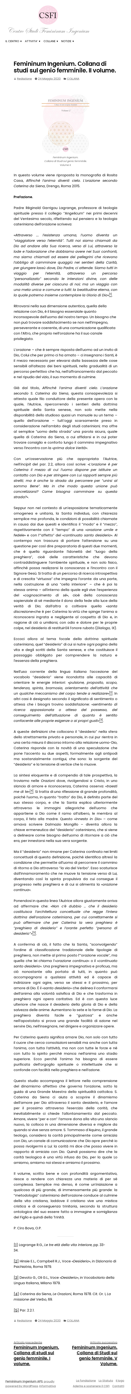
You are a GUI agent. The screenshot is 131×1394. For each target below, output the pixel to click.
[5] (16, 1310)
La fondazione (86, 1381)
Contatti (118, 1386)
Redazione (24, 79)
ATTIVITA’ (31, 41)
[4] (16, 1294)
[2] (16, 1261)
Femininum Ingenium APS (24, 1381)
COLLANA (73, 79)
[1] (16, 1244)
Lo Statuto (106, 1381)
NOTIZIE (66, 41)
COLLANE (49, 41)
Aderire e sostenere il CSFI (91, 1386)
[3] (16, 1277)
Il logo (120, 1381)
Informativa (47, 1386)
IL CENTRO (12, 41)
